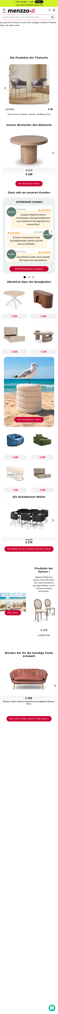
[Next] (53, 152)
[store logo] (27, 10)
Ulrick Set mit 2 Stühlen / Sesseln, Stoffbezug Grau (29, 114)
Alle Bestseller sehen (29, 183)
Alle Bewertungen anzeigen (29, 269)
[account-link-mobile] (50, 10)
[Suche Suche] (53, 17)
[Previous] (5, 88)
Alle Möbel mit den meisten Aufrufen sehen (29, 549)
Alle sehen (12, 612)
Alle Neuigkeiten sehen (29, 419)
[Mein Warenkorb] (54, 10)
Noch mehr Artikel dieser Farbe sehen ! (29, 719)
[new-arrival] (29, 392)
